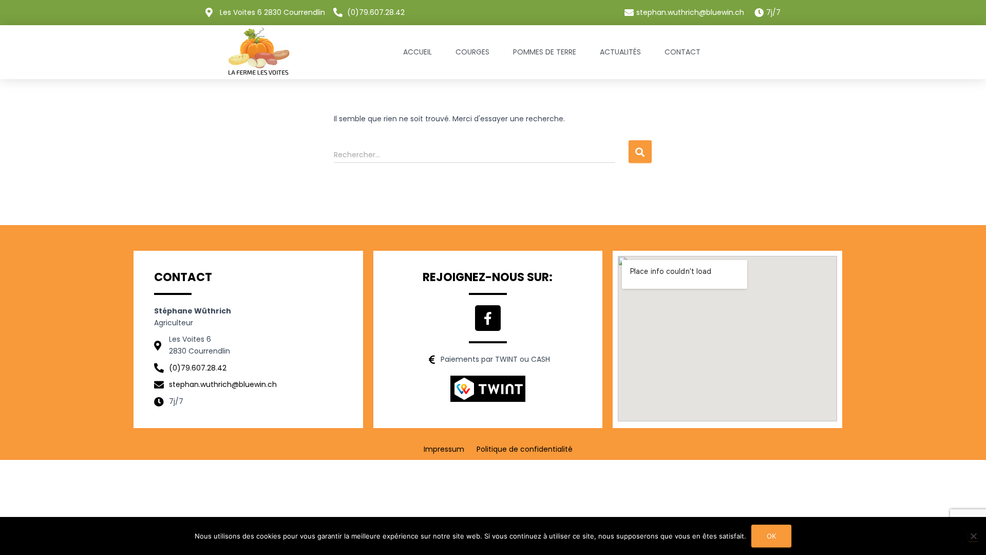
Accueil (417, 52)
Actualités (620, 52)
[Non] (973, 536)
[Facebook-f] (488, 318)
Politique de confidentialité (525, 449)
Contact (682, 52)
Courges (472, 52)
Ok (771, 536)
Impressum (444, 449)
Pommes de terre (544, 52)
